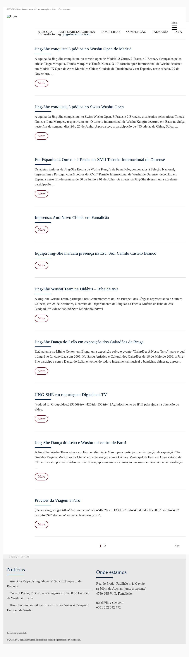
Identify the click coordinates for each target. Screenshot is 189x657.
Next (178, 545)
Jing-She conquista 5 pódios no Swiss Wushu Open (79, 107)
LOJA (178, 31)
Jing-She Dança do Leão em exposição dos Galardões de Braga (89, 342)
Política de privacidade (17, 633)
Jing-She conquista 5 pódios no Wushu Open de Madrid (83, 49)
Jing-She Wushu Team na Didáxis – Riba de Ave (76, 289)
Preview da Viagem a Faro (57, 500)
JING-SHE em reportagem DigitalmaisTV (71, 394)
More (41, 83)
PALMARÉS (160, 31)
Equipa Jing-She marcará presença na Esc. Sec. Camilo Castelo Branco (95, 253)
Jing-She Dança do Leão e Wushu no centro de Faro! (80, 442)
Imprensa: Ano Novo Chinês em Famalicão (72, 217)
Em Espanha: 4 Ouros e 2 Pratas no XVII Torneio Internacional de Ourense (100, 159)
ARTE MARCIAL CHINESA (77, 31)
